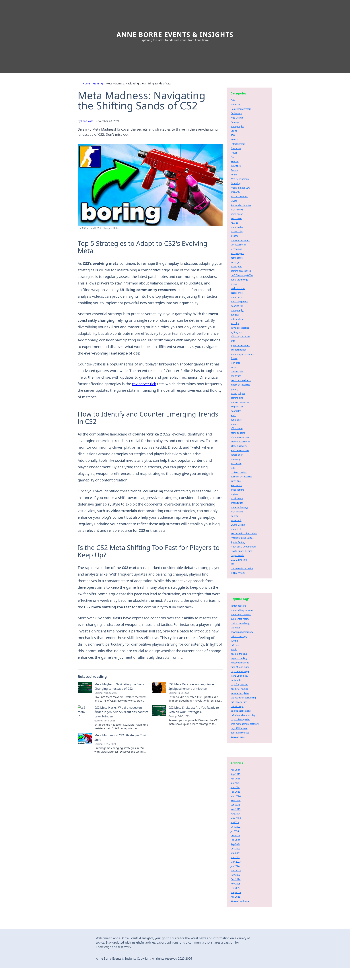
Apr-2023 (235, 778)
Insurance (236, 165)
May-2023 (236, 870)
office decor (237, 214)
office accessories (240, 437)
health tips (236, 375)
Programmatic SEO (240, 187)
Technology (236, 113)
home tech (236, 529)
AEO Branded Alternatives (244, 533)
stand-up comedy (239, 675)
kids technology (238, 349)
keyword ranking (239, 658)
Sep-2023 (235, 853)
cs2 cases (235, 645)
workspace (236, 218)
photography (237, 310)
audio (233, 415)
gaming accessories (241, 270)
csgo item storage (240, 671)
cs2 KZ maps (237, 706)
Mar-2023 (236, 861)
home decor (237, 297)
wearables (236, 411)
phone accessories (240, 240)
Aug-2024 (235, 813)
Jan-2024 (235, 787)
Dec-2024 (235, 879)
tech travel (236, 463)
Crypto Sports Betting (241, 551)
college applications (241, 710)
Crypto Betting (238, 555)
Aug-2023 (235, 774)
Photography (237, 126)
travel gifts (236, 262)
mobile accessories (240, 384)
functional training (240, 662)
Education (236, 148)
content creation (239, 472)
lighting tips (236, 332)
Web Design (237, 117)
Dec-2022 (235, 826)
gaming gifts (237, 397)
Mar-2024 (236, 796)
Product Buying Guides (242, 537)
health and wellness (241, 380)
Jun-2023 (235, 783)
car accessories (238, 244)
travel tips (236, 481)
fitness (234, 358)
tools (233, 467)
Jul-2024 (235, 831)
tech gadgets (237, 253)
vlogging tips (237, 406)
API (232, 564)
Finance (234, 161)
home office (237, 257)
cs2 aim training (239, 653)
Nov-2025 (235, 883)
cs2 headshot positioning (243, 697)
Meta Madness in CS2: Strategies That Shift (120, 737)
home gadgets (238, 432)
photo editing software (242, 610)
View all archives (240, 901)
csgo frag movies (239, 684)
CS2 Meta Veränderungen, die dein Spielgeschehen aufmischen (192, 686)
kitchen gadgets (239, 446)
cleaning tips (237, 305)
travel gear (236, 266)
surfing (234, 640)
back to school (238, 288)
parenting (235, 459)
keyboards (236, 494)
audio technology (239, 279)
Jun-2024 (235, 866)
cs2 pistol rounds (239, 688)
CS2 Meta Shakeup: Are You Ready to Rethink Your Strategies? (193, 710)
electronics (236, 485)
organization (237, 502)
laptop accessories (240, 345)
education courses (240, 732)
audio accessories (240, 450)
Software (235, 104)
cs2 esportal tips (239, 702)
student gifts (237, 371)
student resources (240, 402)
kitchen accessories (240, 441)
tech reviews (237, 209)
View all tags (237, 737)
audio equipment (239, 301)
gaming (234, 389)
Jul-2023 (235, 822)
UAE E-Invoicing (239, 559)
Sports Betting (238, 542)
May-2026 (236, 892)
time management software (245, 723)
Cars (233, 157)
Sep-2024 (235, 844)
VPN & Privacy (238, 572)
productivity (236, 231)
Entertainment (238, 144)
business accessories (241, 476)
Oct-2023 (235, 835)
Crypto (234, 200)
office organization (240, 336)
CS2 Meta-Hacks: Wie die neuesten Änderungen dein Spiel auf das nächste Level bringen (121, 712)
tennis (234, 649)
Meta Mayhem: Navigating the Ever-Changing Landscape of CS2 (119, 686)
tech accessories (239, 196)
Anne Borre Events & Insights (175, 34)
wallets (234, 516)
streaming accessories (242, 354)
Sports (234, 130)
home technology (239, 507)
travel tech (236, 520)
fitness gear (237, 454)
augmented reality (240, 618)
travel (233, 367)
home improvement (241, 614)
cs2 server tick (144, 383)
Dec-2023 (235, 848)
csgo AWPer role (239, 728)
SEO (233, 135)
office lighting (237, 489)
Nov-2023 (235, 809)
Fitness (234, 139)
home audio (237, 227)
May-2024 (236, 818)
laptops (234, 424)
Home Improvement (241, 109)
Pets (233, 100)
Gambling (235, 183)
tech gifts (235, 362)
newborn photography (242, 632)
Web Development (240, 179)
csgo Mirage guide (240, 667)
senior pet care (238, 605)
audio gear (236, 419)
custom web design (240, 623)
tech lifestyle (237, 511)
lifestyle (234, 235)
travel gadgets (238, 393)
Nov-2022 (235, 874)
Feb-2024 (235, 839)
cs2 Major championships (243, 715)
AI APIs (234, 222)
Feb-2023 (235, 791)
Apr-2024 (235, 769)
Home (86, 83)
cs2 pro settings (239, 636)
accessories (237, 292)
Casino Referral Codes (242, 568)
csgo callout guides (240, 719)
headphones (237, 498)
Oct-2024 (235, 804)
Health (234, 174)
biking (234, 284)
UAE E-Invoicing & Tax (242, 275)
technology (236, 249)
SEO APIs (235, 192)
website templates (240, 693)
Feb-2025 (235, 888)
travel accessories (240, 327)
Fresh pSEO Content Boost (244, 546)
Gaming (98, 83)
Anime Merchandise (241, 205)
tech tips (235, 323)
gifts (233, 340)
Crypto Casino (238, 524)
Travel (234, 152)
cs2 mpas (235, 627)
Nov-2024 (235, 800)
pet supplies (237, 319)
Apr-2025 (235, 896)
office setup (236, 428)
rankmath (235, 680)
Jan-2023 (235, 857)
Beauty (234, 170)
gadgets (235, 314)
